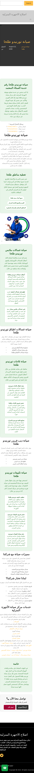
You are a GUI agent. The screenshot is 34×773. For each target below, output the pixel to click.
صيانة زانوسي (6, 655)
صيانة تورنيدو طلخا (17, 42)
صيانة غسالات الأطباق (16, 629)
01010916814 (12, 131)
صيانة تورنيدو (27, 650)
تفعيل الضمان (16, 638)
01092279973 (12, 126)
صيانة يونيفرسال (26, 655)
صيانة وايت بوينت (17, 650)
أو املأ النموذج (22, 707)
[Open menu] (30, 19)
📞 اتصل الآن (10, 707)
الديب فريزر (16, 633)
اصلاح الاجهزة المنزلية (14, 734)
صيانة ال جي (15, 655)
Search (28, 3)
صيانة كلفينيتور (5, 650)
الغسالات (16, 622)
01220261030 (12, 129)
